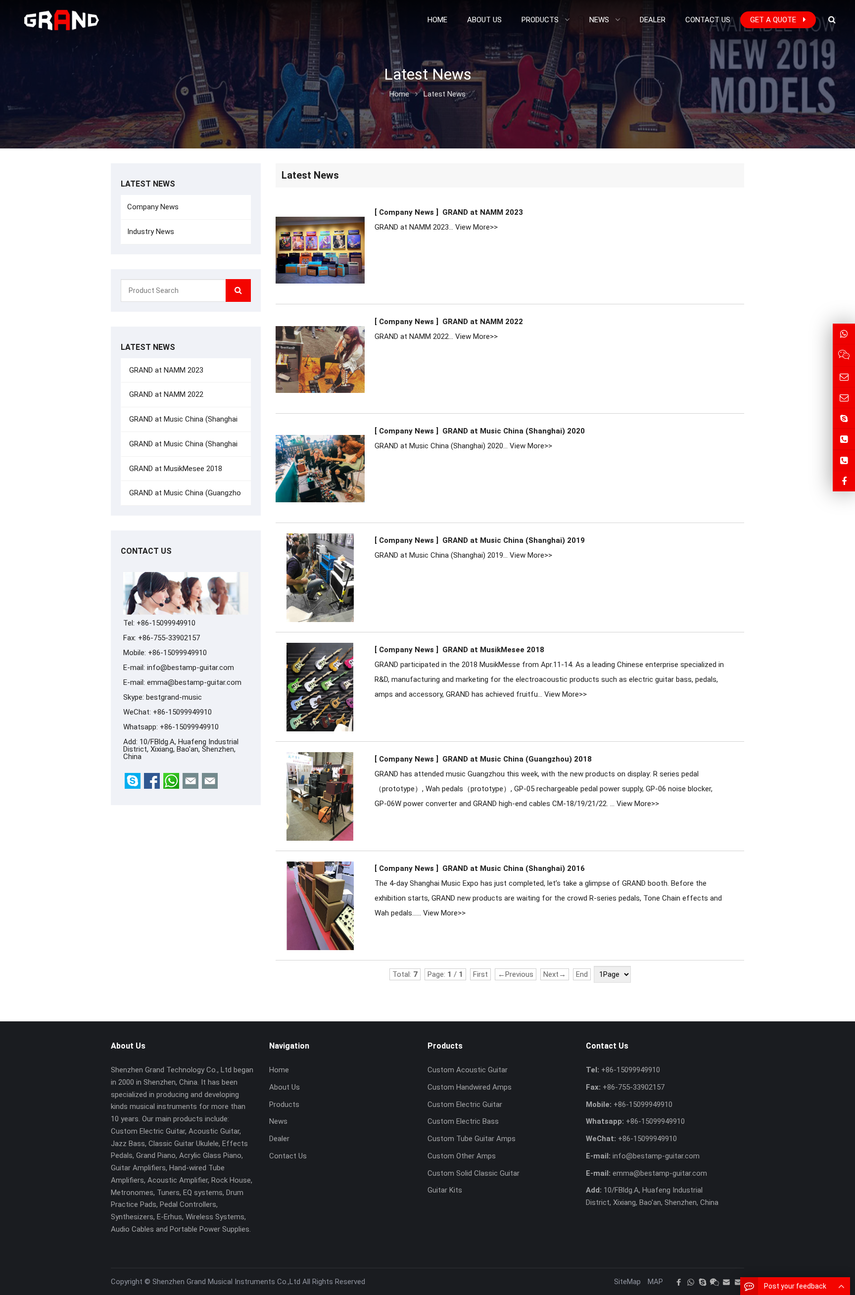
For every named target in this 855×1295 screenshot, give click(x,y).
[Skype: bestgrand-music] (844, 418)
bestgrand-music (174, 697)
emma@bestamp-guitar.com (194, 682)
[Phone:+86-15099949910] (844, 439)
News (278, 1121)
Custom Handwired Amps (470, 1087)
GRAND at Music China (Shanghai (182, 419)
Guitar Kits (445, 1190)
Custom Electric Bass (463, 1121)
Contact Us (288, 1155)
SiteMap (627, 1281)
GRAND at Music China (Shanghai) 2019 (513, 540)
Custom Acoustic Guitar (468, 1069)
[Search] (238, 290)
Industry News (150, 231)
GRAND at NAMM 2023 (482, 212)
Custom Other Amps (462, 1155)
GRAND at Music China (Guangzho (184, 492)
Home (279, 1069)
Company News (153, 206)
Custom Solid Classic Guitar (474, 1173)
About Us (284, 1087)
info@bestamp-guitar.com (190, 667)
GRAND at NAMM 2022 (482, 321)
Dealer (279, 1138)
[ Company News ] (406, 212)
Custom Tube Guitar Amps (472, 1138)
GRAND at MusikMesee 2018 (493, 649)
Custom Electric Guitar (465, 1104)
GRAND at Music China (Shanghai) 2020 (513, 431)
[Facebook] (679, 1282)
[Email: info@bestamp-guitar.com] (844, 377)
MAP (655, 1281)
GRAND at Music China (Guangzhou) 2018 (517, 759)
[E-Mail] (726, 1282)
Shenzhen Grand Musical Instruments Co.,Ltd (226, 1281)
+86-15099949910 (189, 726)
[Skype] (703, 1282)
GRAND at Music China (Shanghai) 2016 (513, 868)
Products (284, 1104)
